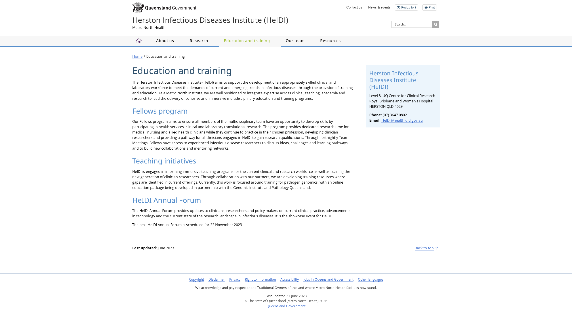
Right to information (260, 279)
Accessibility (289, 279)
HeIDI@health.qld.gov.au (402, 120)
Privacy (234, 279)
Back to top (424, 248)
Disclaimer (216, 279)
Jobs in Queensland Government (328, 279)
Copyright (196, 279)
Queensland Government (286, 306)
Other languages (370, 279)
